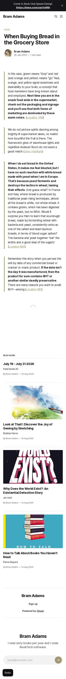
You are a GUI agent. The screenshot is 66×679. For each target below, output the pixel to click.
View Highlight (33, 151)
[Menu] (61, 16)
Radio (8, 672)
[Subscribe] (58, 660)
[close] (62, 5)
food (7, 29)
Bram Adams (14, 16)
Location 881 (34, 289)
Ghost (40, 610)
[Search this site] (55, 16)
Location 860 (17, 246)
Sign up (33, 603)
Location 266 (35, 117)
